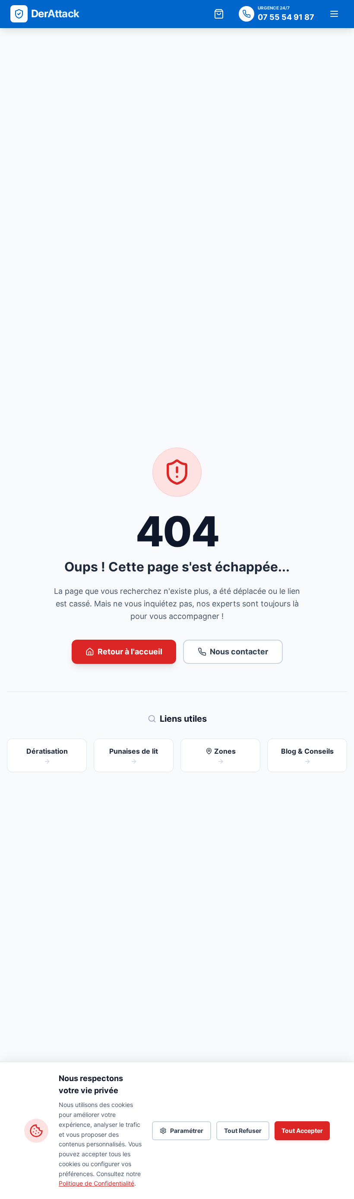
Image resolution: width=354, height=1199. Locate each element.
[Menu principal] (334, 13)
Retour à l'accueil (130, 651)
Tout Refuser (243, 1130)
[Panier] (218, 13)
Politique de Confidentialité (96, 1183)
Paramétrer (186, 1130)
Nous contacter (239, 651)
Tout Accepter (302, 1130)
